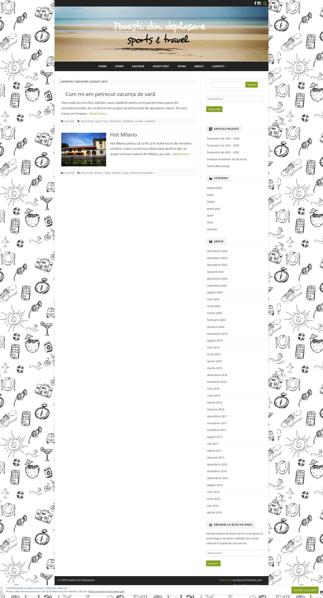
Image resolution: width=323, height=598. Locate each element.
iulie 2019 (213, 347)
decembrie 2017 (217, 416)
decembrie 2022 (217, 265)
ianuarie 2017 (215, 457)
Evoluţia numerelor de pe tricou (227, 159)
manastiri (115, 121)
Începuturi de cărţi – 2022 (223, 152)
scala (125, 173)
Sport (119, 66)
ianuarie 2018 (215, 409)
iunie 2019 (213, 354)
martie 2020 (214, 313)
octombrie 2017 (217, 430)
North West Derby (218, 166)
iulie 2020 (213, 299)
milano (116, 173)
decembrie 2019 (217, 333)
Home (103, 66)
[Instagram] (259, 3)
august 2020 (214, 292)
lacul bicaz (87, 121)
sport (210, 215)
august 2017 (214, 437)
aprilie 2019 (214, 361)
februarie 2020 (216, 320)
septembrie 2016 (217, 478)
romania (149, 121)
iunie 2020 (213, 306)
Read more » (98, 113)
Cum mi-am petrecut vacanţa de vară (110, 93)
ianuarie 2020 (215, 327)
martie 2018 (214, 402)
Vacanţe (138, 66)
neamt (139, 121)
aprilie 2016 (214, 512)
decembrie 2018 (217, 375)
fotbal (210, 202)
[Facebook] (255, 3)
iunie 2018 (213, 395)
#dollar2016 (214, 188)
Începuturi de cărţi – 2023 (223, 145)
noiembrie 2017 (217, 423)
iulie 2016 (213, 492)
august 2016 (214, 485)
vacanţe (69, 121)
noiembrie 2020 (217, 285)
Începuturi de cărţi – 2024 (223, 138)
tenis (210, 222)
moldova (128, 121)
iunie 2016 (213, 499)
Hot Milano (123, 134)
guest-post (213, 208)
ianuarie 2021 (215, 272)
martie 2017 (214, 450)
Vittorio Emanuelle (141, 173)
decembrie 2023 (217, 258)
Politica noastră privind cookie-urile (106, 591)
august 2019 (214, 340)
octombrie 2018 (217, 381)
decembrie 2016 (217, 464)
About (199, 66)
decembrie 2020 (217, 278)
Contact (218, 66)
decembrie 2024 (217, 251)
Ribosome (226, 580)
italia (107, 173)
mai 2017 (213, 443)
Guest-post (161, 66)
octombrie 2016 (217, 471)
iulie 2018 (213, 388)
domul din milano (92, 173)
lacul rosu (102, 121)
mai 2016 (213, 505)
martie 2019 (214, 368)
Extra (182, 66)
